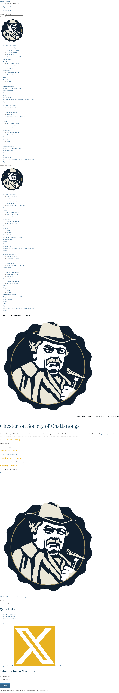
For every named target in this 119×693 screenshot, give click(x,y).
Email (2, 682)
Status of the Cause (12, 63)
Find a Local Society (9, 86)
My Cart (5, 102)
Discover (4, 315)
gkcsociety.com (106, 434)
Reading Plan (10, 54)
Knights (8, 81)
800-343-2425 (4, 597)
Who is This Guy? (11, 48)
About (27, 315)
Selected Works (11, 52)
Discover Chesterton (9, 45)
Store (111, 416)
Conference (7, 59)
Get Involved (16, 315)
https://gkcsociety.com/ (10, 454)
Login (5, 93)
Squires (8, 84)
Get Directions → (5, 473)
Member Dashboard (12, 75)
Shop (5, 95)
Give (117, 416)
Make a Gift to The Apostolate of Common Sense (18, 99)
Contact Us (9, 68)
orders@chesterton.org (18, 597)
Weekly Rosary (8, 90)
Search (2, 14)
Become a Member (12, 72)
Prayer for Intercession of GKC (12, 88)
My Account (7, 7)
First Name (3, 676)
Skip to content (5, 1)
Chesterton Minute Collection (15, 57)
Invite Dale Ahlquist (12, 66)
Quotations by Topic (12, 50)
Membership (7, 70)
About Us (6, 61)
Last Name (3, 679)
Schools (5, 77)
